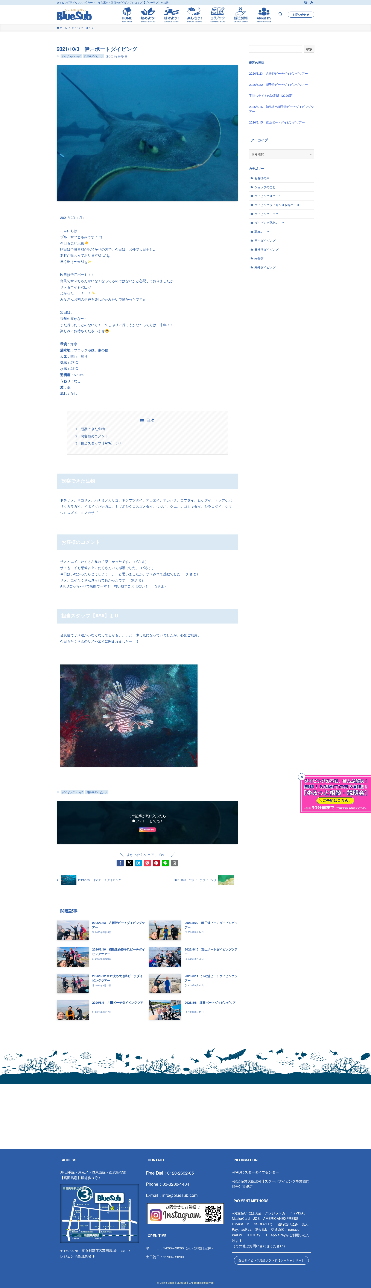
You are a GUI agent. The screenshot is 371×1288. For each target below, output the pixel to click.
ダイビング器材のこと (269, 222)
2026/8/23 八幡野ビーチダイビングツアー (278, 73)
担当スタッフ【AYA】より (101, 443)
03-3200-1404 (176, 1184)
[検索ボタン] (280, 14)
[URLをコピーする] (174, 863)
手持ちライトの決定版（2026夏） (272, 95)
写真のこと (261, 231)
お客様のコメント (94, 436)
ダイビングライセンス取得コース (277, 205)
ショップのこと (264, 187)
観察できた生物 (93, 428)
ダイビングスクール (267, 196)
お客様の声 (261, 178)
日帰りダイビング (93, 56)
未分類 (258, 258)
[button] (120, 863)
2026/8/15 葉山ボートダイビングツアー (277, 122)
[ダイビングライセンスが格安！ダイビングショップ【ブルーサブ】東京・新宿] (74, 14)
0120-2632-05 (180, 1173)
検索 (309, 49)
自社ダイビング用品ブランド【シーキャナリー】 (271, 1260)
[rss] (311, 2)
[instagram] (306, 2)
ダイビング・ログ (71, 56)
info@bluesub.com (180, 1195)
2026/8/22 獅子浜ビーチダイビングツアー (278, 84)
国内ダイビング (264, 240)
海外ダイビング (264, 267)
